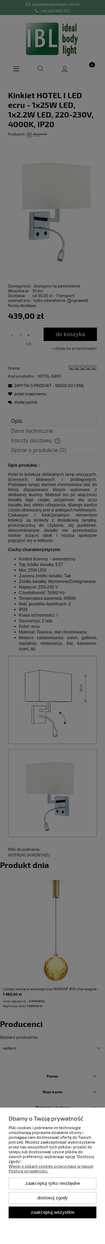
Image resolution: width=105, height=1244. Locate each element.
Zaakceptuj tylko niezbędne (52, 1183)
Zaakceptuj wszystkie (52, 1212)
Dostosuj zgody (52, 1197)
